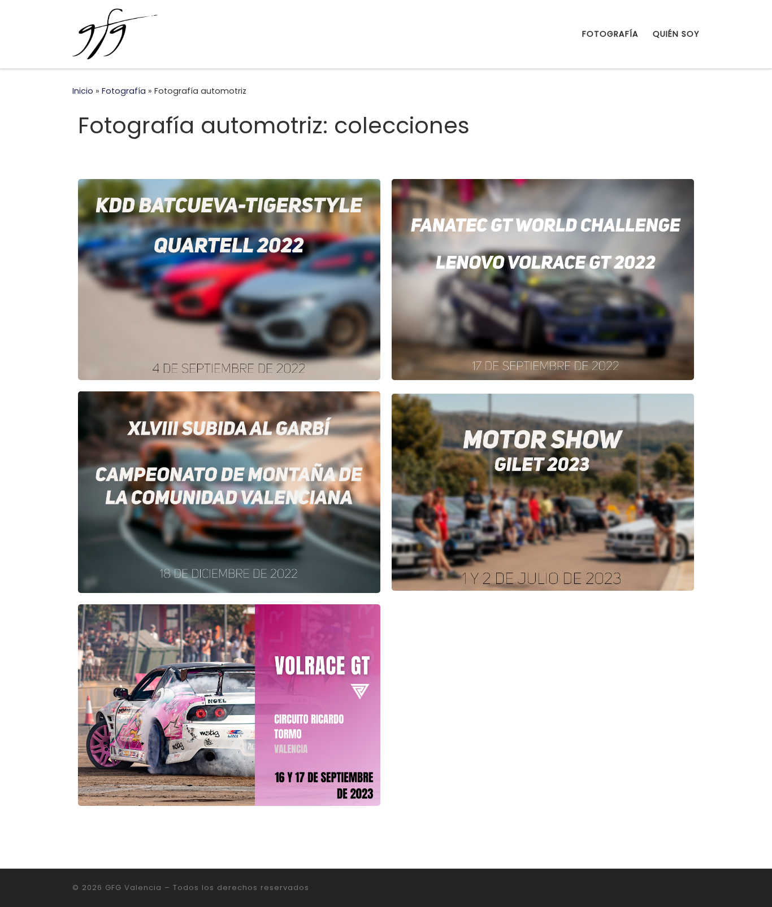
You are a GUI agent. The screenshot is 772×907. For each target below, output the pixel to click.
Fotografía (124, 91)
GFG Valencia (133, 887)
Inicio (82, 91)
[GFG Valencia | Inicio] (115, 32)
